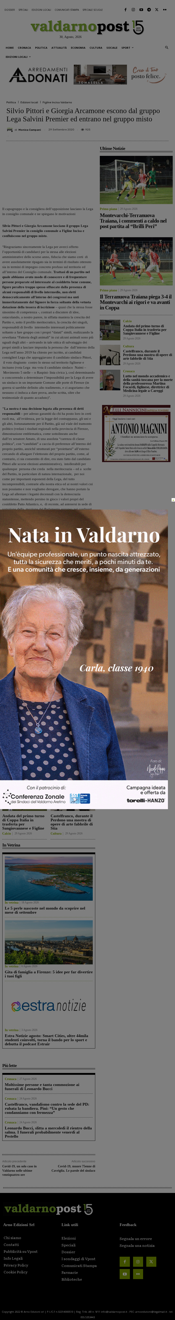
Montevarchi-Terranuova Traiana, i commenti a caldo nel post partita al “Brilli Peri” (24, 759)
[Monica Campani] (10, 129)
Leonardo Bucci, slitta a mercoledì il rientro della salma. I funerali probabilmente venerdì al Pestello (48, 1132)
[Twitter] (156, 9)
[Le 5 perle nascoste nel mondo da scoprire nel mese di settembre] (49, 879)
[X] (120, 130)
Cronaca (10, 1079)
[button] (166, 48)
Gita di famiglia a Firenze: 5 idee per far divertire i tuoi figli (49, 974)
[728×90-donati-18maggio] (87, 75)
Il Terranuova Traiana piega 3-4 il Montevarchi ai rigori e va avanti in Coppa (72, 759)
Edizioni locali (29, 102)
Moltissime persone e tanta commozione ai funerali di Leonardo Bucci (42, 1086)
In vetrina (11, 902)
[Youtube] (141, 9)
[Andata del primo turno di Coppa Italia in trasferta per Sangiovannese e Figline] (24, 796)
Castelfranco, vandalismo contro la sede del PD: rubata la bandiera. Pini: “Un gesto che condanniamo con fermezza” (47, 1108)
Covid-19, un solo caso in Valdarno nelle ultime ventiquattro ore (19, 1170)
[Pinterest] (131, 130)
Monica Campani (29, 129)
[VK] (141, 130)
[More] (164, 130)
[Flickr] (164, 9)
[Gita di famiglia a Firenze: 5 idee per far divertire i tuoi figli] (49, 942)
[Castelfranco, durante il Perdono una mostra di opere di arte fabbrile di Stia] (73, 796)
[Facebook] (125, 9)
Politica (11, 102)
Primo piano (11, 771)
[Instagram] (133, 9)
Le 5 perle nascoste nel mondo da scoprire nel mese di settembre (45, 910)
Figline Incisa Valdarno (57, 102)
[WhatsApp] (152, 130)
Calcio (6, 833)
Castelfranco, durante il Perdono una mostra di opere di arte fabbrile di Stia (72, 822)
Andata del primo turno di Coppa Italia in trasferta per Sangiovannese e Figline (23, 822)
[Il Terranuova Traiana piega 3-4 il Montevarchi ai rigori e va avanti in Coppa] (73, 734)
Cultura (56, 833)
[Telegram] (149, 9)
